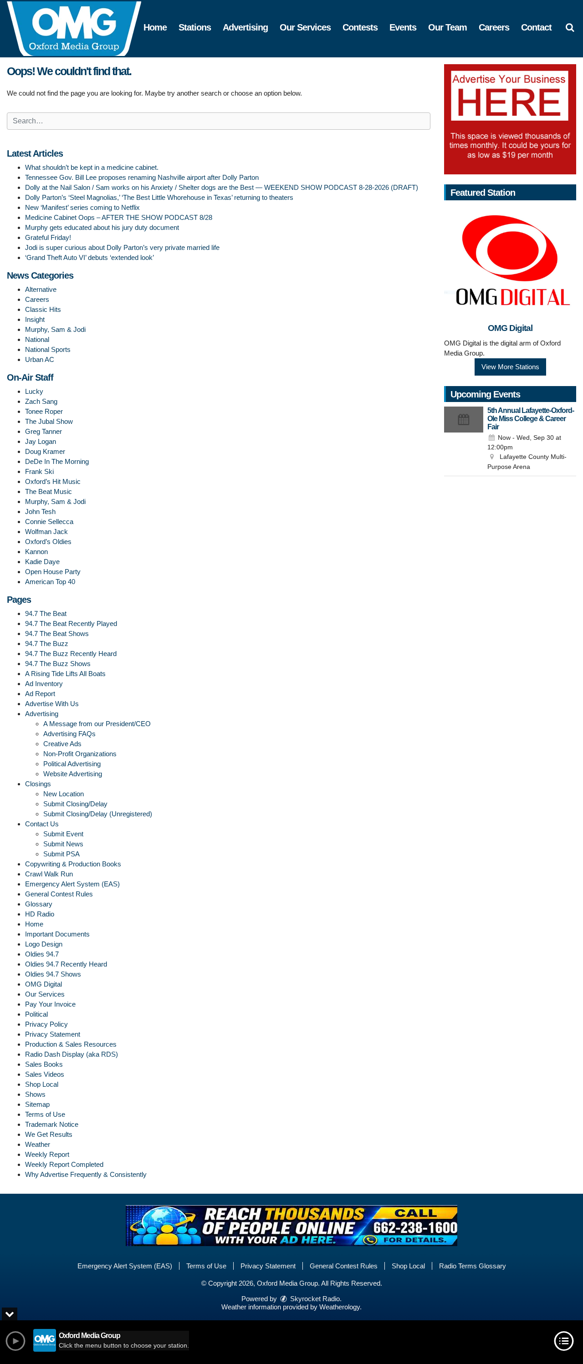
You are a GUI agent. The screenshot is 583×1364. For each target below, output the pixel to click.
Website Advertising (72, 774)
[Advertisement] (510, 119)
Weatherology (339, 1307)
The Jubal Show (49, 421)
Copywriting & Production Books (73, 864)
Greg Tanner (43, 431)
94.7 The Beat (45, 613)
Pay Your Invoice (50, 1004)
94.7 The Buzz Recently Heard (71, 653)
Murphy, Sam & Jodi (55, 329)
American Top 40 (50, 581)
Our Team (447, 27)
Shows (35, 1094)
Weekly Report (47, 1154)
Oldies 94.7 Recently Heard (66, 964)
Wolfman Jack (46, 531)
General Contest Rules (59, 894)
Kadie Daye (42, 561)
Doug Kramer (45, 451)
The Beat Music (48, 491)
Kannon (36, 551)
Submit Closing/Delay (75, 804)
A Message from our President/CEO (97, 724)
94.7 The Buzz (46, 643)
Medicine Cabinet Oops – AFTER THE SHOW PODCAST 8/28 (118, 217)
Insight (35, 319)
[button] (569, 27)
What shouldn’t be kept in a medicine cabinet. (92, 167)
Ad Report (40, 693)
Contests (360, 27)
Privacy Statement (52, 1034)
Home (155, 27)
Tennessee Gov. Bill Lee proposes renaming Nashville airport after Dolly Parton (142, 177)
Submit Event (63, 834)
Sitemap (37, 1104)
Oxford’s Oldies (48, 541)
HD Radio (39, 914)
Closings (38, 784)
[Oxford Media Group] (81, 28)
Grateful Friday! (48, 237)
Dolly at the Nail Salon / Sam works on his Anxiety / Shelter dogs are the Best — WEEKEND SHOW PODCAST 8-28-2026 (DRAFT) (221, 187)
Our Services (305, 27)
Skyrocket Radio (314, 1299)
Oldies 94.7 (42, 954)
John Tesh (40, 511)
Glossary (38, 904)
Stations (195, 27)
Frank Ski (39, 471)
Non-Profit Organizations (80, 754)
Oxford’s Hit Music (53, 481)
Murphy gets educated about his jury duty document (102, 227)
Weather (37, 1144)
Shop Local (41, 1084)
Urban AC (39, 359)
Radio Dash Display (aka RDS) (71, 1054)
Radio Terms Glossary (472, 1266)
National (37, 339)
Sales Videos (44, 1074)
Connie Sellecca (49, 521)
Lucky (34, 391)
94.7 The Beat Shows (57, 633)
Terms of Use (45, 1114)
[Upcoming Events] (463, 439)
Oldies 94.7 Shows (53, 974)
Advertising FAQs (69, 734)
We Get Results (48, 1134)
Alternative (40, 289)
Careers (494, 27)
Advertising (245, 27)
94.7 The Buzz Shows (58, 663)
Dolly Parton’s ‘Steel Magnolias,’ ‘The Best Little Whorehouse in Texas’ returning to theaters (159, 197)
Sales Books (44, 1064)
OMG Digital (43, 984)
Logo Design (43, 944)
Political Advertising (72, 764)
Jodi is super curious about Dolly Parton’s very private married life (122, 247)
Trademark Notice (51, 1124)
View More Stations (510, 367)
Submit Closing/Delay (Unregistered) (97, 814)
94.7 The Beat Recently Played (71, 623)
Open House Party (53, 571)
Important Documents (57, 934)
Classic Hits (43, 309)
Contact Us (42, 824)
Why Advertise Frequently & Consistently (86, 1174)
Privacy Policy (46, 1024)
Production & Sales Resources (71, 1044)
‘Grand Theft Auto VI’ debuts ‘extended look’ (89, 257)
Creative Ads (62, 744)
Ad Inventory (44, 683)
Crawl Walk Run (49, 874)
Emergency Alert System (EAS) (72, 884)
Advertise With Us (52, 703)
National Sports (48, 349)
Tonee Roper (44, 411)
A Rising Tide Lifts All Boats (65, 673)
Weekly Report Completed (64, 1164)
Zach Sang (41, 401)
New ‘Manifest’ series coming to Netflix (82, 207)
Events (402, 27)
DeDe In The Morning (57, 461)
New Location (63, 794)
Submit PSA (61, 854)
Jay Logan (40, 441)
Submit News (63, 844)
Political (36, 1014)
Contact (536, 27)
